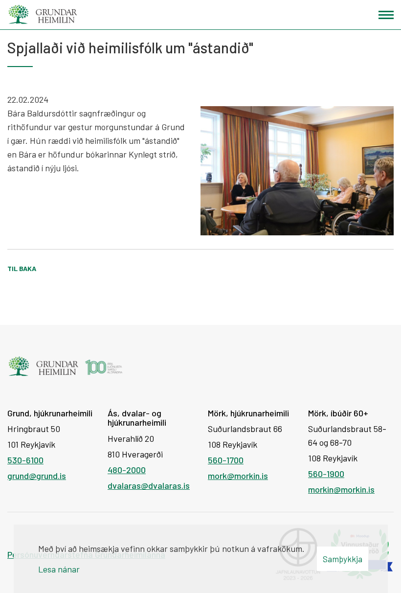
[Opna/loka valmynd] (386, 15)
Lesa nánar (59, 569)
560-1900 (326, 473)
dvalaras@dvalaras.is (149, 485)
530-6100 (25, 460)
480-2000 (127, 469)
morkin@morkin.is (341, 489)
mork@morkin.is (238, 475)
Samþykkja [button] (342, 559)
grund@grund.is (36, 475)
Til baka (21, 268)
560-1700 (226, 460)
